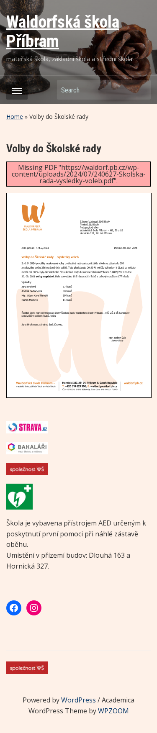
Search (140, 89)
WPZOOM (113, 710)
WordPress (78, 700)
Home (14, 116)
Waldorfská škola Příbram (62, 31)
